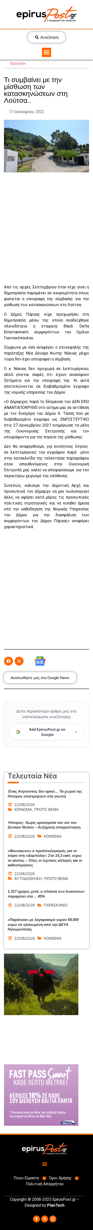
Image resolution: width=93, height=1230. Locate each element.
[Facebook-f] (36, 1218)
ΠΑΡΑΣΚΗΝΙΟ (55, 905)
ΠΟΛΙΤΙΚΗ (18, 64)
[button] (46, 52)
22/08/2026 (24, 804)
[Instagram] (52, 1218)
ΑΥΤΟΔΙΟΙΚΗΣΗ (28, 878)
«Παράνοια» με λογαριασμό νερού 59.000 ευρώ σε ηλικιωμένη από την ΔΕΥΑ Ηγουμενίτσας (43, 924)
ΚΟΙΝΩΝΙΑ (23, 809)
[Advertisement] (46, 228)
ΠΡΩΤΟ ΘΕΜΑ (46, 809)
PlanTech (55, 1205)
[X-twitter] (44, 1218)
